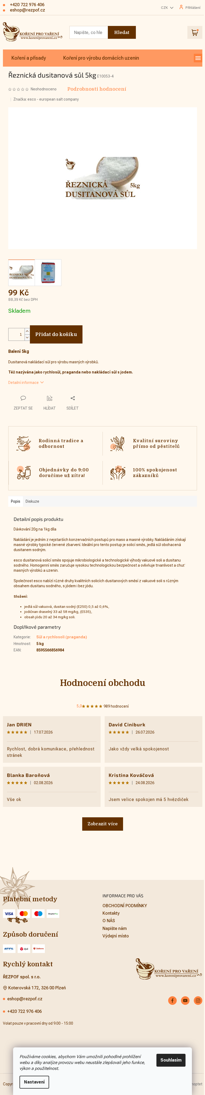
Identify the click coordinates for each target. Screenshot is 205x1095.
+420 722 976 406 (24, 1011)
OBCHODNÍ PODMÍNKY (124, 905)
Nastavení (34, 1082)
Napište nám (114, 928)
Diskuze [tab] (32, 501)
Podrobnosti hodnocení (96, 89)
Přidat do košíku (56, 334)
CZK (165, 8)
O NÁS (108, 920)
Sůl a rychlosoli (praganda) (61, 637)
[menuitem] (28, 58)
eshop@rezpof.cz (24, 998)
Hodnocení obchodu (102, 683)
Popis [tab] (15, 501)
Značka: (46, 99)
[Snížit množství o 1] (27, 337)
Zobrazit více (103, 824)
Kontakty (111, 913)
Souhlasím (171, 1060)
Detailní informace (23, 382)
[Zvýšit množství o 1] (27, 331)
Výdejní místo (115, 935)
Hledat (121, 32)
